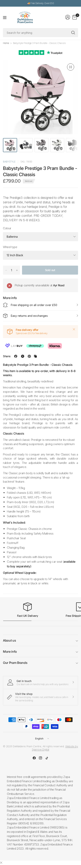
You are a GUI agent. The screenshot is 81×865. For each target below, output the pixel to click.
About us (9, 640)
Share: (7, 356)
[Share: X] (22, 356)
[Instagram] (40, 758)
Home (6, 43)
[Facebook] (34, 758)
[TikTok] (47, 758)
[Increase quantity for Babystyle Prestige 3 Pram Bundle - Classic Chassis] (17, 270)
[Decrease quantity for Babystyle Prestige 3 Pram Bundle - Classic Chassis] (6, 270)
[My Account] (67, 17)
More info (10, 651)
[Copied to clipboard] (35, 356)
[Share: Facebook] (15, 356)
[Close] (74, 329)
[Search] (73, 32)
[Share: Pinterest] (29, 356)
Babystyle (9, 161)
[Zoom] (70, 67)
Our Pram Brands (15, 663)
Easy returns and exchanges (29, 315)
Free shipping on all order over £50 (34, 305)
